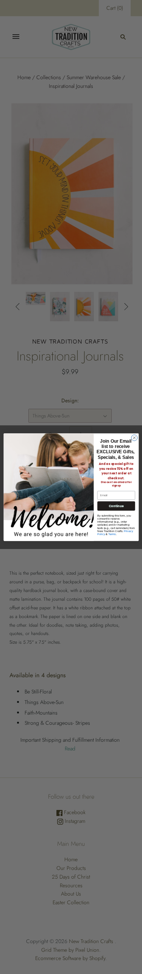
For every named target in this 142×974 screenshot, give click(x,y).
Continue (116, 505)
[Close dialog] (134, 437)
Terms (111, 533)
